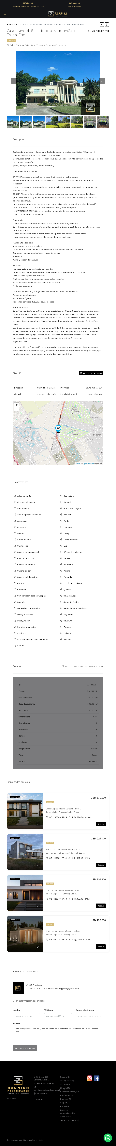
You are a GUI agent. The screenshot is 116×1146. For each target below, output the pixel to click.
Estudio (20, 646)
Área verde (22, 521)
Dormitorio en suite (26, 627)
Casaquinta (65, 1080)
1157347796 (34, 988)
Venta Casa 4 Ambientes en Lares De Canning (65, 849)
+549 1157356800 (45, 1083)
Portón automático (73, 583)
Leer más (11, 1098)
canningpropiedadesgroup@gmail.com (28, 7)
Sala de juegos (71, 596)
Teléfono (48, 1010)
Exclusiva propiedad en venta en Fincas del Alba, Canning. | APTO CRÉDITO (78, 808)
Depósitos (65, 1095)
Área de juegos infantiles (29, 514)
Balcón (20, 533)
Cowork (20, 602)
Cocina (20, 583)
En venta (11, 40)
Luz (65, 546)
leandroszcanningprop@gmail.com (62, 988)
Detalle (100, 824)
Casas (63, 1084)
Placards (68, 577)
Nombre (16, 1010)
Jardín (66, 521)
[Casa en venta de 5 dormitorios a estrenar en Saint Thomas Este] (58, 429)
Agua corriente (24, 496)
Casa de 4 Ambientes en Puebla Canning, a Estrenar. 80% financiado (76, 890)
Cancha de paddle (26, 564)
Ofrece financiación (73, 552)
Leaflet (78, 463)
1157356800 (28, 3)
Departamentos (67, 1092)
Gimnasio (68, 502)
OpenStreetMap (88, 463)
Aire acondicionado (26, 502)
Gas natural (69, 496)
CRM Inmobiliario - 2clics (33, 1140)
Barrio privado (24, 539)
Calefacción (22, 546)
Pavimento (69, 564)
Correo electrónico (85, 1010)
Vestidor (67, 639)
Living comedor (71, 539)
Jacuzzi (67, 514)
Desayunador (23, 621)
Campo (63, 1077)
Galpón (63, 1103)
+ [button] (17, 404)
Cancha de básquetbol (28, 552)
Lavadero (68, 527)
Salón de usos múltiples (75, 608)
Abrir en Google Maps (92, 373)
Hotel (62, 1106)
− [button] (17, 409)
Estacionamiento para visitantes (32, 639)
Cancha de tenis (25, 571)
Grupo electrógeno (72, 508)
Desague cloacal (25, 614)
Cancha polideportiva (27, 577)
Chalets (63, 1088)
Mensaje (16, 1023)
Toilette (67, 633)
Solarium (68, 621)
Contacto (38, 1099)
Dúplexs (64, 1099)
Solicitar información (25, 1048)
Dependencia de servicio (28, 608)
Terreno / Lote (67, 1120)
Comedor (21, 589)
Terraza (67, 627)
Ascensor (21, 527)
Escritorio (21, 633)
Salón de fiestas (71, 602)
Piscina (67, 571)
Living (66, 533)
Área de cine (23, 508)
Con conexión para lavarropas (31, 596)
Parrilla (67, 558)
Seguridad (68, 614)
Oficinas (64, 1116)
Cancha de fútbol (25, 558)
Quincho (67, 589)
